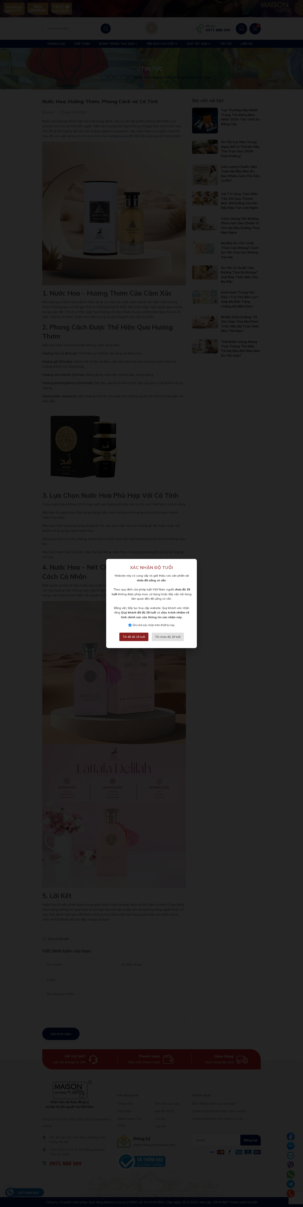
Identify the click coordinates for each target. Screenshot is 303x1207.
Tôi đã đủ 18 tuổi (134, 637)
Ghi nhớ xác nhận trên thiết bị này (154, 625)
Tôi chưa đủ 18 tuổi (168, 637)
